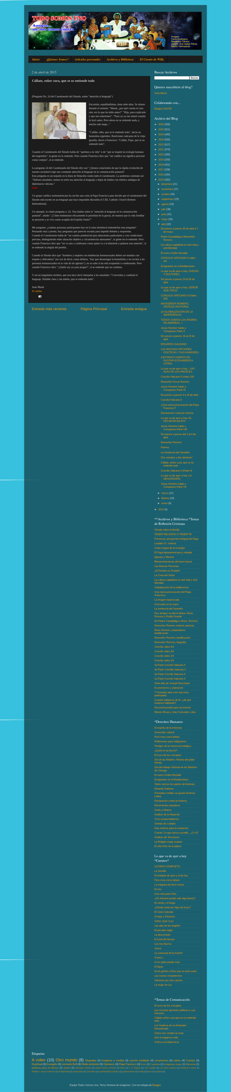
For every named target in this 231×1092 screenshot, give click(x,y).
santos (67, 1068)
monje (141, 1071)
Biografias (90, 1060)
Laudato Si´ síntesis (165, 543)
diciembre (167, 184)
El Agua (158, 966)
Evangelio (51, 1064)
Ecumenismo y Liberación (168, 687)
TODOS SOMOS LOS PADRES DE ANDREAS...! (179, 321)
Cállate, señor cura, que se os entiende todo (177, 464)
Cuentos (190, 1060)
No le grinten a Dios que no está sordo (175, 971)
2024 (161, 134)
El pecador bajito (163, 930)
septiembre (167, 199)
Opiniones (108, 1064)
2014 (161, 509)
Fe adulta (37, 291)
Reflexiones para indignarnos (170, 741)
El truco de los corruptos (167, 755)
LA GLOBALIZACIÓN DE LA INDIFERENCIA (177, 313)
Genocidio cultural (164, 732)
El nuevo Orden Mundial (174, 253)
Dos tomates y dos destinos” (177, 457)
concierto (91, 1071)
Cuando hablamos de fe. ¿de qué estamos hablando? (172, 701)
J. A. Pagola (134, 1068)
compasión (78, 1071)
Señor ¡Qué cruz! (164, 921)
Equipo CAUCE (163, 108)
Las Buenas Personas (166, 566)
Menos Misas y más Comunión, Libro (175, 712)
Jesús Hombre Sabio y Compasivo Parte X (173, 329)
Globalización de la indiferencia (171, 587)
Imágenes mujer (173, 1064)
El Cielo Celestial (163, 911)
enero (164, 503)
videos (177, 1060)
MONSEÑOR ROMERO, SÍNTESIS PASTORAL (175, 305)
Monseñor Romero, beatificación (172, 637)
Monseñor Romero (171, 442)
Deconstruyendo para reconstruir (172, 707)
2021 (161, 149)
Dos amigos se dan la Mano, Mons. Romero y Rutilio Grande (174, 615)
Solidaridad (64, 1071)
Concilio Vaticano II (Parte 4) (176, 470)
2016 (161, 174)
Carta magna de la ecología (169, 547)
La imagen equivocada (166, 599)
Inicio (36, 59)
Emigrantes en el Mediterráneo (171, 779)
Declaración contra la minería (177, 412)
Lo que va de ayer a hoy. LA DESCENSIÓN (176, 477)
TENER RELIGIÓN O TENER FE (173, 534)
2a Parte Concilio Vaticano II (169, 674)
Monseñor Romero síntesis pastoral (174, 625)
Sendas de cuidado (165, 823)
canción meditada (139, 1060)
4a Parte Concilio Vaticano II (169, 665)
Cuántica (155, 1064)
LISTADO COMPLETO (167, 866)
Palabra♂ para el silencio (43, 1071)
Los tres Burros (162, 943)
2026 (161, 124)
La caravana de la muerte (168, 952)
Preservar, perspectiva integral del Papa (176, 538)
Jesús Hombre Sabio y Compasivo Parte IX (173, 388)
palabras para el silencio (45, 1068)
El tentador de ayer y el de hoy (171, 875)
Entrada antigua (134, 309)
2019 (161, 159)
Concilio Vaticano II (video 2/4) (177, 376)
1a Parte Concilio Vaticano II (169, 678)
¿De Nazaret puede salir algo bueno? (174, 898)
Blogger (156, 1085)
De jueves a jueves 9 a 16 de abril (179, 394)
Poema (165, 447)
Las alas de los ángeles (167, 925)
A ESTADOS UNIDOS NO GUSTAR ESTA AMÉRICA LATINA (177, 360)
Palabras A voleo (188, 1068)
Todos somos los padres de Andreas (174, 784)
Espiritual (37, 1064)
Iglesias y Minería (164, 557)
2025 (161, 129)
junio (164, 214)
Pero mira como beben (167, 736)
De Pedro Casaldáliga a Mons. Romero (176, 620)
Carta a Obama (162, 809)
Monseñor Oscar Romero (175, 381)
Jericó (157, 948)
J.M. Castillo (150, 1068)
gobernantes (129, 1071)
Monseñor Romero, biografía (170, 642)
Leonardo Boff (69, 1064)
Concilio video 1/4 (164, 660)
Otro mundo (66, 1060)
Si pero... (159, 957)
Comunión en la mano (166, 604)
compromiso (161, 1060)
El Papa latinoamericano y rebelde (173, 552)
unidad (159, 1071)
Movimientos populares (167, 805)
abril (164, 224)
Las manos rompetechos (168, 975)
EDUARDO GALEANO (174, 344)
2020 (161, 154)
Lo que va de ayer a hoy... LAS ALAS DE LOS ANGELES (178, 370)
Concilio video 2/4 (164, 655)
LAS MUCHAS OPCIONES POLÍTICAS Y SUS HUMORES (180, 351)
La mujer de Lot (162, 984)
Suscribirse (160, 93)
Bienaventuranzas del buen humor (173, 561)
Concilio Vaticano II (171, 399)
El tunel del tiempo (164, 939)
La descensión (162, 934)
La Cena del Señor (164, 575)
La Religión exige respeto (168, 841)
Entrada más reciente (49, 309)
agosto (165, 204)
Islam (122, 1068)
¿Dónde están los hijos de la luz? (172, 907)
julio (163, 209)
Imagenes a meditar (112, 1060)
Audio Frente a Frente (105, 1068)
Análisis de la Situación (167, 814)
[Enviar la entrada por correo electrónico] (39, 296)
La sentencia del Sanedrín (168, 608)
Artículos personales (87, 59)
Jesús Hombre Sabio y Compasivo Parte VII (173, 485)
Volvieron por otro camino (168, 980)
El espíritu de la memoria (168, 727)
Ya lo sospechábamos (166, 819)
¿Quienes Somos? (57, 59)
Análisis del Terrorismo (166, 837)
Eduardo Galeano (164, 788)
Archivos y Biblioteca (120, 59)
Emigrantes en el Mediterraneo (178, 266)
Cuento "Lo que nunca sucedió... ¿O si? (176, 832)
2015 (161, 179)
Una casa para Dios (165, 893)
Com (143, 1064)
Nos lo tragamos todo (166, 1037)
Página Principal (94, 309)
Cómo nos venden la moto (168, 1033)
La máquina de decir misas (169, 884)
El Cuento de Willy (152, 59)
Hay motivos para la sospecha (171, 828)
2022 (161, 144)
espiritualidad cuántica (109, 1071)
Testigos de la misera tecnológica (172, 745)
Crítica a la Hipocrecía (166, 1042)
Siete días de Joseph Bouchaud (171, 683)
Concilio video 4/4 (164, 646)
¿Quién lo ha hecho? (165, 750)
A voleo (38, 1060)
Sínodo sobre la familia (166, 529)
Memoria (190, 1064)
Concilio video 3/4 (164, 651)
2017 (161, 169)
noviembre (167, 189)
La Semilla (160, 870)
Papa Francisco (127, 1064)
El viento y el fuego (164, 902)
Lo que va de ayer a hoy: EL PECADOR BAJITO (176, 419)
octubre (165, 194)
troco (149, 1071)
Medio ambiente (90, 1064)
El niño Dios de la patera (167, 846)
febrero (165, 498)
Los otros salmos (168, 1068)
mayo (164, 219)
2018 (161, 164)
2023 (161, 139)
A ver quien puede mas (167, 962)
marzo (165, 493)
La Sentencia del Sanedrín (175, 452)
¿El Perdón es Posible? (167, 570)
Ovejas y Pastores (164, 916)
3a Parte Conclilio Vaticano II (170, 669)
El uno (157, 889)
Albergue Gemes (83, 1068)
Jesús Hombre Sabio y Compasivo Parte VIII (174, 428)
